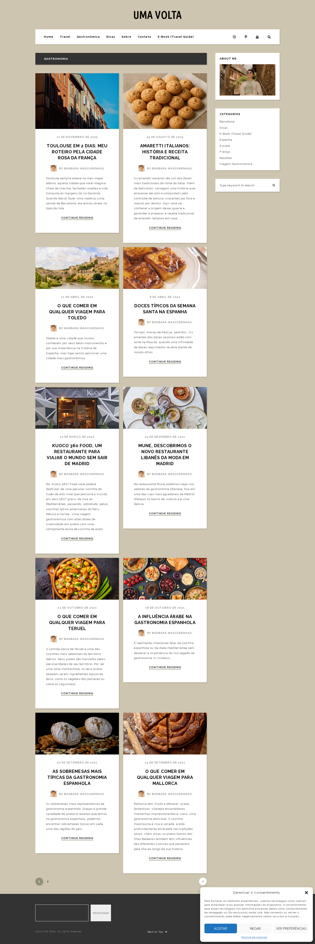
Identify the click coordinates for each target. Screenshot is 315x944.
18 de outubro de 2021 (165, 607)
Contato (144, 36)
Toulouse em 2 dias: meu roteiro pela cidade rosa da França (78, 151)
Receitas (226, 158)
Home (48, 36)
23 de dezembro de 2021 (165, 436)
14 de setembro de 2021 (165, 762)
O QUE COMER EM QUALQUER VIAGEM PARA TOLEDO (77, 311)
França (225, 151)
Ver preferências (291, 929)
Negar (255, 929)
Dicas (110, 36)
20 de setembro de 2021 (77, 762)
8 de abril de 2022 (165, 297)
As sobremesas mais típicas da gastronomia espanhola (77, 777)
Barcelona (227, 121)
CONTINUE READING (77, 217)
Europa (225, 145)
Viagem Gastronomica (236, 164)
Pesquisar (101, 913)
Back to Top (155, 932)
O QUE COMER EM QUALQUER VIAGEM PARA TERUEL (77, 622)
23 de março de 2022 (77, 436)
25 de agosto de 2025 (165, 137)
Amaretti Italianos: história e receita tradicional (165, 151)
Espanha (226, 139)
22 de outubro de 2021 (77, 607)
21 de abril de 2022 (77, 297)
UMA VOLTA (157, 15)
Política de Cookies (254, 937)
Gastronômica (88, 36)
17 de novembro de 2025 (77, 137)
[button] (306, 892)
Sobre (126, 36)
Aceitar (220, 929)
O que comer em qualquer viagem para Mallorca (166, 777)
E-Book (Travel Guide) (176, 36)
